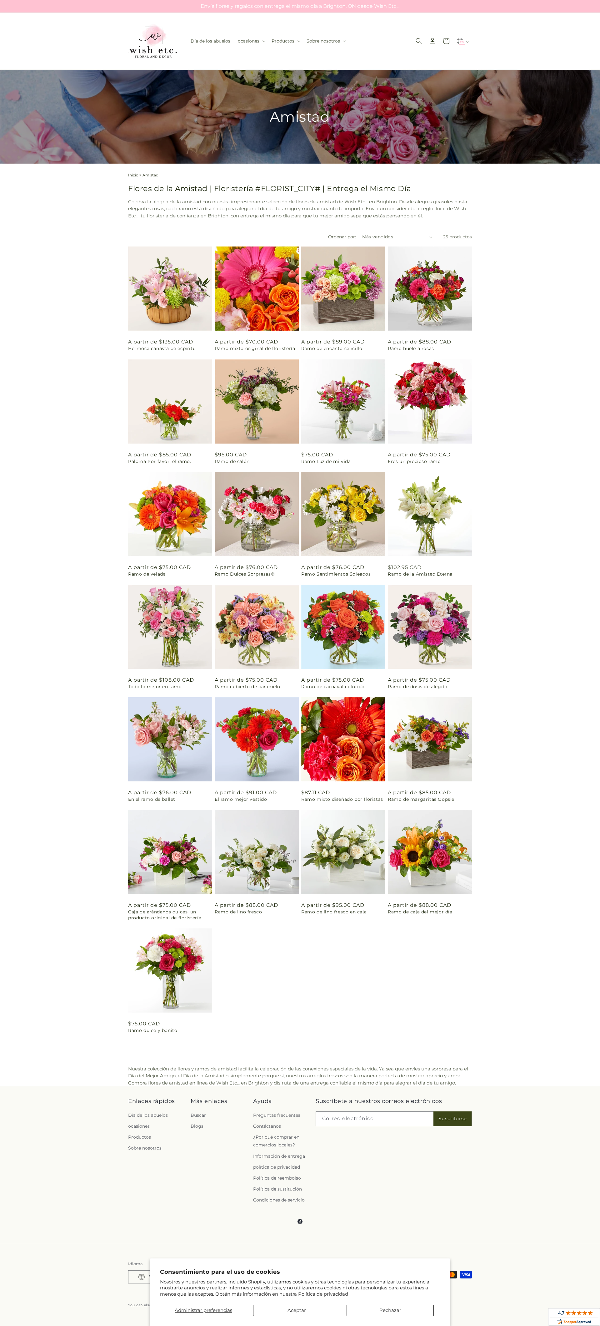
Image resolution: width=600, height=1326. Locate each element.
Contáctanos (267, 1126)
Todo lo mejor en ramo (155, 686)
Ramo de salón (232, 461)
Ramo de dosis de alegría (417, 686)
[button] (251, 41)
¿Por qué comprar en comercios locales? (276, 1141)
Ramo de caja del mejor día (420, 912)
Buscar (198, 1115)
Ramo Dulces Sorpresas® (244, 574)
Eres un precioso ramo (414, 461)
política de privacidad (276, 1167)
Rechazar (390, 1310)
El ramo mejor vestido (241, 799)
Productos (139, 1137)
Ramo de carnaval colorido (333, 686)
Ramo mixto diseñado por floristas (342, 799)
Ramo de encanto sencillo (331, 348)
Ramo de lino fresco (238, 912)
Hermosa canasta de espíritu (162, 348)
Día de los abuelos (148, 1115)
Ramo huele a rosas (411, 348)
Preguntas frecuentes (276, 1115)
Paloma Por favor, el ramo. (159, 461)
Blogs (197, 1126)
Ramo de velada (147, 574)
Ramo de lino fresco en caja (334, 912)
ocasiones (139, 1126)
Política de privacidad (323, 1294)
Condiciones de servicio (279, 1200)
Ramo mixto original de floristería (255, 348)
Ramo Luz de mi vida (326, 461)
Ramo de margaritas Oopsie (421, 799)
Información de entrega (279, 1156)
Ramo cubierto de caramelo (247, 686)
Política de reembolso (277, 1178)
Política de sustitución (277, 1189)
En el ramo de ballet (151, 799)
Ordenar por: (342, 237)
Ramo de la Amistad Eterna (420, 574)
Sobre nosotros (145, 1148)
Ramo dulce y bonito (152, 1030)
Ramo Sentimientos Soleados (336, 574)
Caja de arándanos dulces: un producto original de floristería (164, 914)
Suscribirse (452, 1118)
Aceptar (297, 1310)
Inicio (133, 175)
